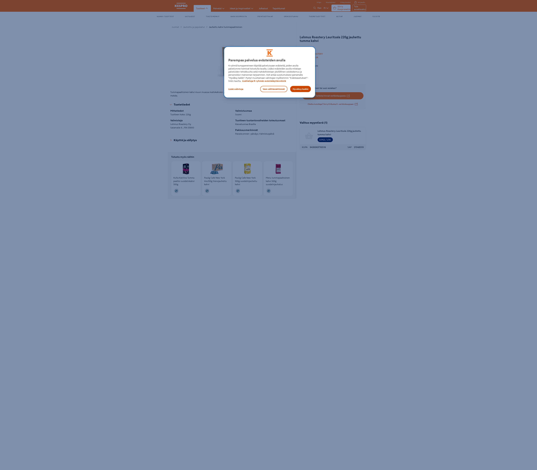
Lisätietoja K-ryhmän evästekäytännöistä (264, 81)
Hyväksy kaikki (300, 89)
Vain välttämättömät (274, 89)
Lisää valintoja (235, 89)
